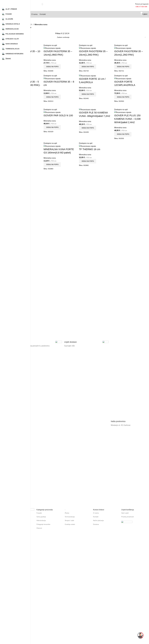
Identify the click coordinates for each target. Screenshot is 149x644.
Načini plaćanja (98, 520)
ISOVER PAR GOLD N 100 (58, 115)
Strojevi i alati (69, 520)
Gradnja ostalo (70, 524)
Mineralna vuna (50, 60)
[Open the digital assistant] (140, 635)
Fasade (39, 513)
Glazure (39, 528)
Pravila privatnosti (127, 517)
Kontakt (95, 517)
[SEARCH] (42, 4)
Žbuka (67, 513)
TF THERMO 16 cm (89, 149)
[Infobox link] (30, 423)
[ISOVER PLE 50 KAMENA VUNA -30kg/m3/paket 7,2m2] (87, 109)
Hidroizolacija (41, 520)
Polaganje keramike (43, 524)
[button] (87, 94)
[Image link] (126, 526)
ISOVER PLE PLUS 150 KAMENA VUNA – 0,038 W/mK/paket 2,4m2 (127, 119)
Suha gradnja (41, 517)
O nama (96, 513)
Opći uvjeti (125, 513)
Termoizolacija (70, 517)
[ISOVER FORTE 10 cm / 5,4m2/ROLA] (87, 76)
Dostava (96, 524)
